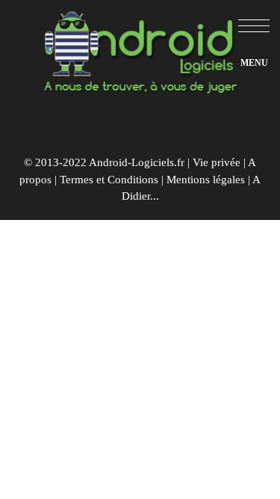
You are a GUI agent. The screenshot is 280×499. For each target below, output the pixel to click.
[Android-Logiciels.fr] (140, 47)
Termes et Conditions (109, 180)
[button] (254, 26)
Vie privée (216, 162)
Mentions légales (206, 180)
